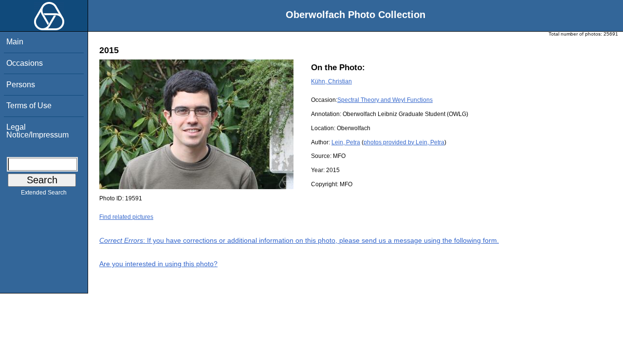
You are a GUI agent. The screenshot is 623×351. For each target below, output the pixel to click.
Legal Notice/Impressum (37, 131)
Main (14, 42)
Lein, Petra (345, 142)
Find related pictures (126, 217)
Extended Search (44, 192)
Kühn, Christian (331, 81)
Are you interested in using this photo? (158, 264)
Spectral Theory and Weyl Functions (385, 100)
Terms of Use (29, 105)
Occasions (24, 63)
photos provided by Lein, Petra (404, 142)
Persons (20, 84)
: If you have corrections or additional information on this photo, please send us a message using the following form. (299, 240)
